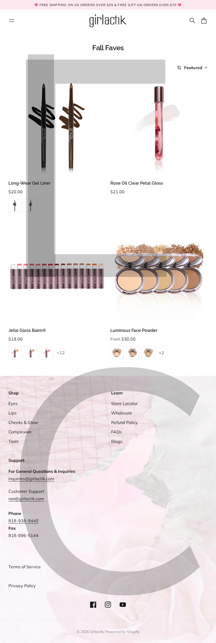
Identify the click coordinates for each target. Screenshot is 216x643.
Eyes (13, 403)
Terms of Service (24, 566)
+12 (61, 352)
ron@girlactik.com (26, 498)
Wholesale (121, 413)
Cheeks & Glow (23, 422)
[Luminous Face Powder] (159, 272)
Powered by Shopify (122, 631)
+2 (161, 352)
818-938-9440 (23, 520)
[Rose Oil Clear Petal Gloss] (159, 125)
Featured (193, 67)
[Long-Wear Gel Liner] (57, 125)
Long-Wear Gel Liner (29, 183)
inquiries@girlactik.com (31, 478)
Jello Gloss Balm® (27, 330)
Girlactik (97, 631)
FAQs (116, 431)
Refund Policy (124, 422)
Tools (13, 441)
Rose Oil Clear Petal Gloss (136, 183)
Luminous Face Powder (134, 330)
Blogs (116, 441)
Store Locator (124, 403)
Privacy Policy (22, 585)
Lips (12, 413)
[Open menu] (11, 20)
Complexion (19, 431)
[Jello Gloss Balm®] (57, 272)
